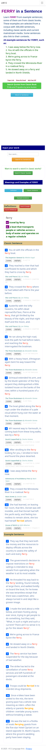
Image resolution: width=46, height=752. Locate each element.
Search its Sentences (23, 159)
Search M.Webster (11, 210)
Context (8, 260)
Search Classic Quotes (23, 173)
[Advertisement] (23, 122)
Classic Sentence (32, 190)
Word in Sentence (21, 95)
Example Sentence (23, 198)
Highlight (17, 260)
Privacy (29, 748)
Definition (13, 190)
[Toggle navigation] (42, 3)
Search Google (25, 206)
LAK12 (4, 2)
